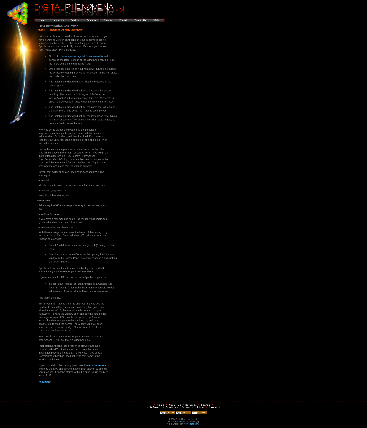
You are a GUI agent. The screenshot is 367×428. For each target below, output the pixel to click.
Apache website (97, 365)
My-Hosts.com (192, 424)
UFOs (156, 20)
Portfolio (123, 20)
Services (75, 20)
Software (155, 407)
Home (43, 20)
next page (44, 381)
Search (205, 405)
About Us (59, 20)
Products (91, 20)
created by (184, 421)
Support (108, 20)
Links (201, 407)
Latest (213, 407)
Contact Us (140, 20)
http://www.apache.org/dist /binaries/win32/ (79, 56)
